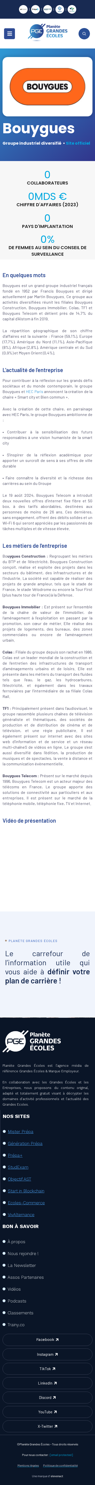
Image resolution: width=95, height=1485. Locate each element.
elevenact (57, 1476)
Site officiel (78, 143)
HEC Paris (34, 391)
